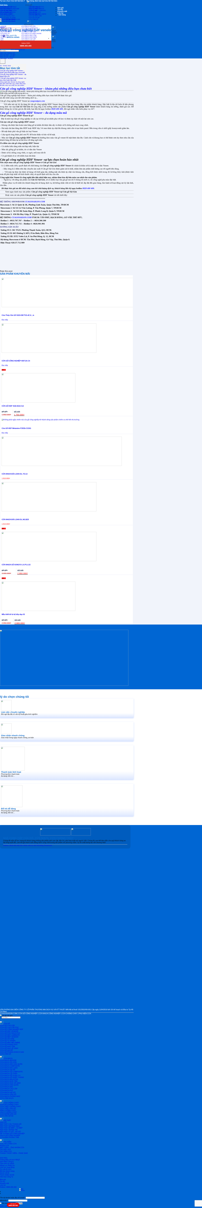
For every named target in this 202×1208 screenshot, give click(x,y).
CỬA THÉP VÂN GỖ (8, 1108)
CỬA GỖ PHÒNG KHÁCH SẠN (10, 19)
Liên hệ (60, 13)
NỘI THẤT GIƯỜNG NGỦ (10, 1126)
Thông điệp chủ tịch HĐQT (10, 1160)
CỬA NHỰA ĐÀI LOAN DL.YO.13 (14, 474)
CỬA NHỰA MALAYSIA (9, 1079)
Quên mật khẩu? (6, 1206)
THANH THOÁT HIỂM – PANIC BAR (14, 1153)
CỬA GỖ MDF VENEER (7, 12)
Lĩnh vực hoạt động (7, 1167)
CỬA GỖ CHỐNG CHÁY (9, 1104)
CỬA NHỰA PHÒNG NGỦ (10, 1096)
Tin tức (60, 9)
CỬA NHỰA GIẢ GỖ (7, 1092)
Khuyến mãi (62, 11)
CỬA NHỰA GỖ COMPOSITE (11, 1072)
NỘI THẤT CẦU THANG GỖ (10, 1124)
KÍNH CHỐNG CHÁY (8, 1110)
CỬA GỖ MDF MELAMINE (37, 14)
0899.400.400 (25, 46)
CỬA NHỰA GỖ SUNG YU (10, 1075)
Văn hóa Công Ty (6, 1177)
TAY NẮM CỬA (6, 1151)
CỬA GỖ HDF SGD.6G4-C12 (13, 406)
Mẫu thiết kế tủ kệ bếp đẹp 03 (13, 614)
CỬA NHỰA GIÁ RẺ (27, 30)
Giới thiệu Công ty (7, 1162)
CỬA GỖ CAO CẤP (6, 7)
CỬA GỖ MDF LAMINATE (37, 10)
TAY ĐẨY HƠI (5, 1149)
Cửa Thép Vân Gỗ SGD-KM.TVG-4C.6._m (18, 315)
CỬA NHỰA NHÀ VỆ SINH (10, 1083)
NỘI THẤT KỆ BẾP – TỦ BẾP (11, 1128)
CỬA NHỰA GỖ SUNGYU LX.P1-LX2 (16, 565)
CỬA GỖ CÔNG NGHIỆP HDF (9, 8)
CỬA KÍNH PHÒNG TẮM (9, 1137)
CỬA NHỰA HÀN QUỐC (29, 37)
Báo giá (60, 8)
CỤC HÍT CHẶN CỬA (8, 1144)
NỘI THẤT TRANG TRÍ (8, 1130)
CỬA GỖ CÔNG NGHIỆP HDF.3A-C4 (16, 361)
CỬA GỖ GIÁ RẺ (34, 17)
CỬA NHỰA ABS (6, 1087)
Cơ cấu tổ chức (6, 1169)
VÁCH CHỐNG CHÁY (8, 1112)
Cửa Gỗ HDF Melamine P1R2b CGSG (16, 428)
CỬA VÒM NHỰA (7, 1098)
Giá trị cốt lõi (4, 1173)
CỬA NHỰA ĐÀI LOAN (9, 1068)
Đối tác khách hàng (7, 1171)
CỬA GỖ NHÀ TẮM (35, 16)
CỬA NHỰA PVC (6, 1091)
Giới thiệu (4, 5)
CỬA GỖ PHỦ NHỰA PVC (8, 10)
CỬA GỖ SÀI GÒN (35, 12)
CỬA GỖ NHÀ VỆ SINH (7, 17)
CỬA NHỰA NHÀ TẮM (28, 35)
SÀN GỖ (3, 1122)
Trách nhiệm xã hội (7, 1175)
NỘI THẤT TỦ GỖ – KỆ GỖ (10, 1132)
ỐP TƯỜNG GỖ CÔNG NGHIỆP (12, 1134)
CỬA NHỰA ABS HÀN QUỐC (11, 1064)
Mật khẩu (4, 1200)
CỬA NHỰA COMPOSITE (29, 28)
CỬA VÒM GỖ (33, 19)
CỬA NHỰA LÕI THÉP (28, 32)
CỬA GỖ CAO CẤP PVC (36, 7)
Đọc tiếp (5, 320)
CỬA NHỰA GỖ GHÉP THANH (31, 33)
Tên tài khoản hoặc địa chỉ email (12, 1198)
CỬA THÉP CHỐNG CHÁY (10, 1106)
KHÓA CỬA (4, 1146)
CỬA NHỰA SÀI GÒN (28, 26)
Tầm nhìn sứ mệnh (7, 1163)
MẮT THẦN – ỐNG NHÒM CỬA (12, 1147)
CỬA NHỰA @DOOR (8, 1060)
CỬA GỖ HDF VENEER (36, 8)
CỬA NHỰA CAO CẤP (28, 39)
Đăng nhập (19, 1203)
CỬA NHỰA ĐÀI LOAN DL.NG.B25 (15, 519)
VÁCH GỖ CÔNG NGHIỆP (10, 1135)
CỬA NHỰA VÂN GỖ (8, 1094)
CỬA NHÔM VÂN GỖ (18, 49)
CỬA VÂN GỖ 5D (6, 1116)
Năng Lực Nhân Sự (7, 1165)
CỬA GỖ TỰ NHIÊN (6, 14)
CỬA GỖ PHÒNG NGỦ (7, 16)
